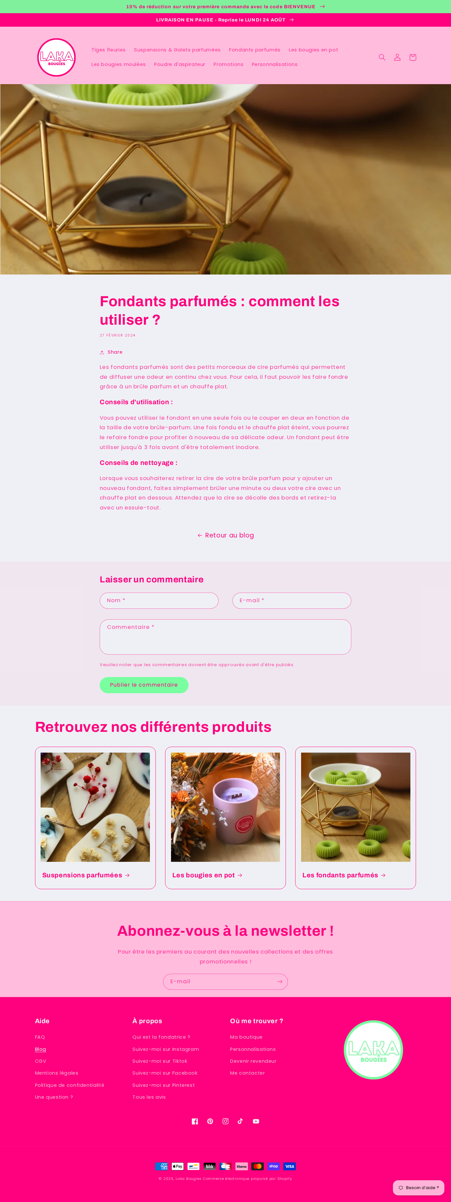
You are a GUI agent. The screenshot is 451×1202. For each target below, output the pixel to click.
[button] (382, 57)
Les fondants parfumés (340, 875)
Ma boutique (246, 1037)
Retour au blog (229, 535)
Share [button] (115, 352)
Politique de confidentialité (70, 1085)
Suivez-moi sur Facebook (165, 1073)
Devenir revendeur (253, 1061)
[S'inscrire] (280, 982)
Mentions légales (57, 1073)
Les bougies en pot (203, 875)
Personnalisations (253, 1049)
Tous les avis (149, 1097)
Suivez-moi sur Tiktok (159, 1061)
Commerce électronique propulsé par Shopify (247, 1178)
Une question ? (54, 1097)
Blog (41, 1049)
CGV (41, 1061)
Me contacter (247, 1073)
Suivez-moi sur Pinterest (163, 1085)
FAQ (40, 1037)
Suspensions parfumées (82, 875)
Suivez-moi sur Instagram (165, 1049)
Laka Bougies (189, 1178)
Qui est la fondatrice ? (161, 1037)
